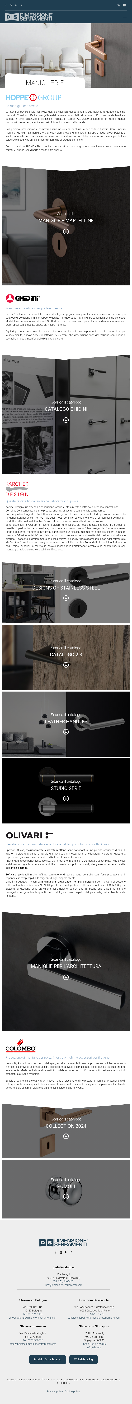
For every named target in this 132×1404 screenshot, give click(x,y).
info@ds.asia (94, 1347)
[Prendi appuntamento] (124, 5)
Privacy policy (55, 1391)
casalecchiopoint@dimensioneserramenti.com (94, 1317)
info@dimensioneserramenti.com (63, 1285)
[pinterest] (21, 5)
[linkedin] (16, 5)
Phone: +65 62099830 (94, 1343)
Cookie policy (72, 1391)
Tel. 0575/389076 (33, 1340)
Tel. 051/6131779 (94, 1314)
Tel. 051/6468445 (63, 1281)
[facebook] (6, 5)
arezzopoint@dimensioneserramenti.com (33, 1343)
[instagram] (11, 5)
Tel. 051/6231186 (33, 1314)
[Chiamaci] (119, 5)
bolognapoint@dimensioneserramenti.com (33, 1317)
